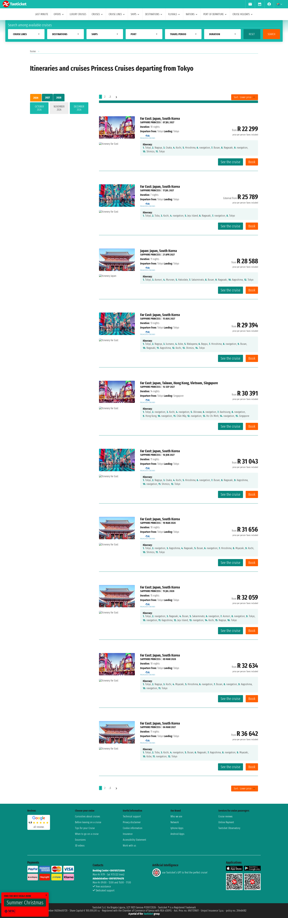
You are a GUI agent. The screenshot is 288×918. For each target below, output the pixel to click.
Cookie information (132, 828)
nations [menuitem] (190, 14)
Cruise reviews (225, 816)
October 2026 (39, 108)
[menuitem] (250, 4)
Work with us (129, 845)
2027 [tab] (47, 97)
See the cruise (230, 162)
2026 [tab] (35, 97)
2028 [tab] (58, 97)
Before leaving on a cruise (88, 822)
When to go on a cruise (86, 833)
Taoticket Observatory (229, 828)
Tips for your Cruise (85, 828)
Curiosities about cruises (87, 816)
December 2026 (79, 108)
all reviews (39, 827)
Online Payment (226, 822)
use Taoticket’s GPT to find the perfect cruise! (184, 872)
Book (251, 162)
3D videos (79, 845)
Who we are (176, 816)
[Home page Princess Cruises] (147, 135)
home (33, 51)
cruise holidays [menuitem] (241, 14)
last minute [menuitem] (41, 14)
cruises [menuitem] (96, 14)
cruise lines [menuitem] (115, 14)
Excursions (80, 839)
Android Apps (177, 833)
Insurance (127, 833)
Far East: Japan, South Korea (160, 118)
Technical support (132, 816)
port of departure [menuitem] (213, 14)
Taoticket (148, 913)
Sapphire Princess (150, 122)
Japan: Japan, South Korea (158, 251)
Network (174, 822)
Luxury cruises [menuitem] (78, 14)
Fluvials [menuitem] (172, 14)
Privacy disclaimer (132, 822)
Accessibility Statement (134, 839)
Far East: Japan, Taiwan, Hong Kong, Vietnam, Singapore (179, 383)
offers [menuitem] (57, 14)
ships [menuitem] (133, 14)
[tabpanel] (59, 108)
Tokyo (160, 131)
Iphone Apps (176, 828)
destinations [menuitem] (152, 14)
